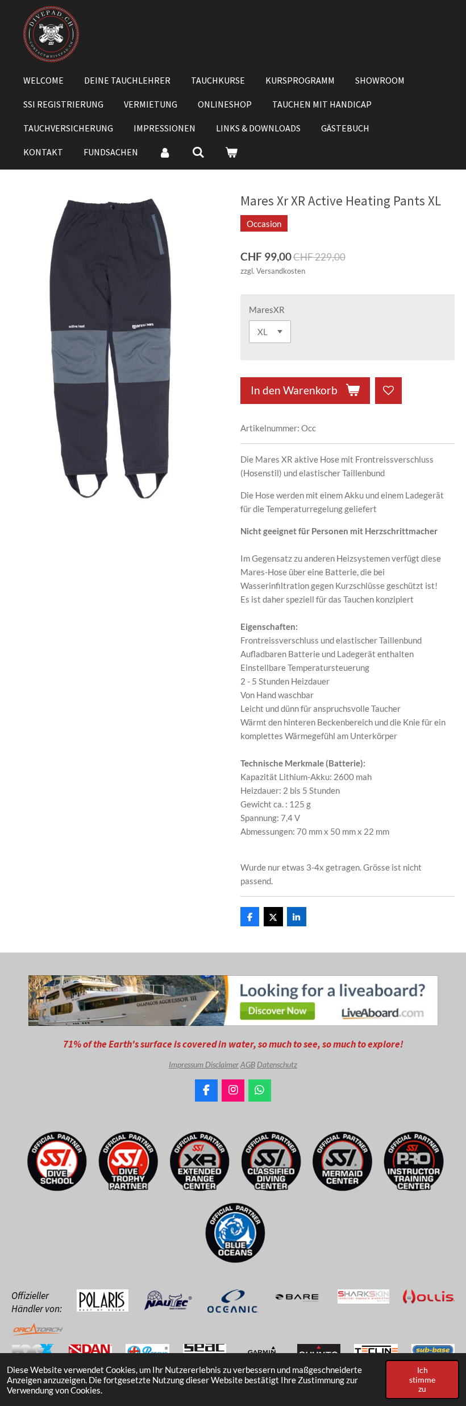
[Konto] (164, 152)
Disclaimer (222, 1064)
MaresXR (267, 309)
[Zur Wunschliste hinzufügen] (388, 390)
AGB (247, 1064)
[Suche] (197, 152)
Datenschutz (277, 1064)
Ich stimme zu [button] (422, 1379)
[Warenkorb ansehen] (231, 152)
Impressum (187, 1064)
